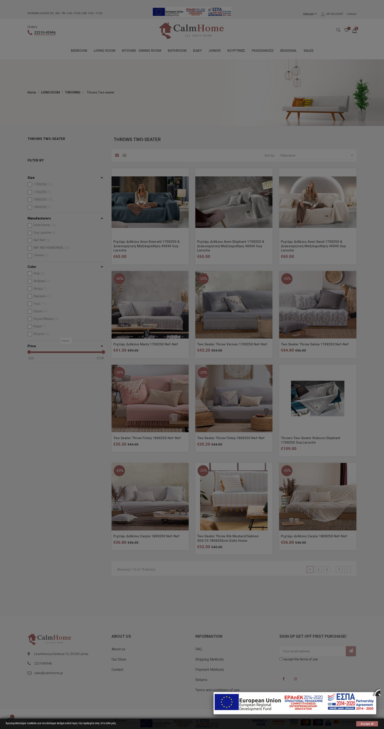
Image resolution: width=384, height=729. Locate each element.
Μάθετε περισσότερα (131, 723)
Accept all (367, 723)
